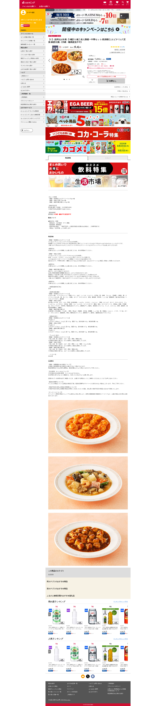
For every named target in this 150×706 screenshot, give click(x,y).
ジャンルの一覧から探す (28, 54)
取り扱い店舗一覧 (53, 694)
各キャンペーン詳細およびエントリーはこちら (101, 68)
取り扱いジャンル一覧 (54, 691)
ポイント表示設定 (72, 691)
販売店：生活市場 (120, 49)
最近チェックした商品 (54, 689)
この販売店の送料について (117, 52)
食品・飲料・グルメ (61, 10)
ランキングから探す (26, 65)
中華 (84, 10)
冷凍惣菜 (78, 10)
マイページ (70, 689)
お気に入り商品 (52, 686)
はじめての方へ (25, 90)
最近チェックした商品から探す (30, 58)
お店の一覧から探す (26, 51)
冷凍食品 (70, 10)
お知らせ (23, 83)
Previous (49, 614)
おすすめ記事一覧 (72, 683)
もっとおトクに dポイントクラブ (30, 118)
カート (69, 686)
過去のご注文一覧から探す (28, 62)
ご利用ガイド (25, 76)
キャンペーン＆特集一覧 (28, 40)
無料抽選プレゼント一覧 (28, 44)
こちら (68, 700)
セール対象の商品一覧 (27, 37)
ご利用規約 (24, 97)
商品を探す (51, 683)
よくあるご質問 (25, 87)
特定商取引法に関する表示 (28, 104)
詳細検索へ (24, 30)
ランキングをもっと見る (120, 601)
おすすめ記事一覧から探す (28, 69)
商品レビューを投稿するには (119, 96)
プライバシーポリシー (27, 100)
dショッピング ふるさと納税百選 (30, 114)
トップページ (49, 10)
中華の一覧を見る (122, 91)
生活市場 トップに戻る (121, 87)
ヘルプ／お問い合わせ (27, 79)
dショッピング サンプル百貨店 (30, 111)
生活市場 (50, 574)
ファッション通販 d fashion (29, 122)
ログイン (26, 130)
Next (126, 614)
